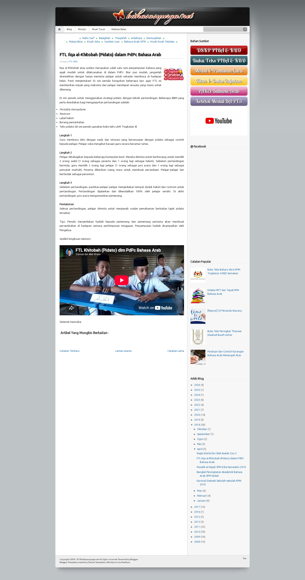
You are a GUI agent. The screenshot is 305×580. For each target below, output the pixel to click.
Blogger (134, 559)
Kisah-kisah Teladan (162, 41)
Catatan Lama (175, 350)
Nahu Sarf (88, 38)
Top (244, 558)
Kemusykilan (153, 38)
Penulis (82, 29)
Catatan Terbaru (69, 350)
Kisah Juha (93, 41)
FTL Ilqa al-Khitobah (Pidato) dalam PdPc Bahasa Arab (110, 54)
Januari (201, 500)
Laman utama (123, 350)
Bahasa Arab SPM (135, 41)
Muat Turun (98, 29)
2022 (197, 404)
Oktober (202, 429)
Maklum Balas (118, 29)
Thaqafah (121, 38)
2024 (197, 395)
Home (60, 29)
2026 (197, 385)
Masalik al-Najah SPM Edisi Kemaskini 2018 (221, 467)
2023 (197, 399)
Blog (69, 29)
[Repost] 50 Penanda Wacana (224, 310)
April (200, 449)
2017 (197, 507)
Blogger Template (68, 562)
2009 (197, 536)
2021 (197, 409)
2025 (197, 390)
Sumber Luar (112, 41)
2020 (197, 414)
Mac (200, 490)
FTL (70, 61)
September (204, 434)
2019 (197, 419)
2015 (197, 516)
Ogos (200, 439)
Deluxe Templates (97, 562)
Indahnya (136, 38)
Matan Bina (76, 41)
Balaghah (104, 38)
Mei (199, 444)
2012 (197, 521)
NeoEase (125, 562)
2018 (197, 424)
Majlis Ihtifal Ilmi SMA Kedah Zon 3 (217, 453)
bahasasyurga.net (90, 559)
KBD (75, 61)
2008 (197, 541)
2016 (197, 512)
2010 (197, 531)
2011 (197, 526)
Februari (202, 495)
